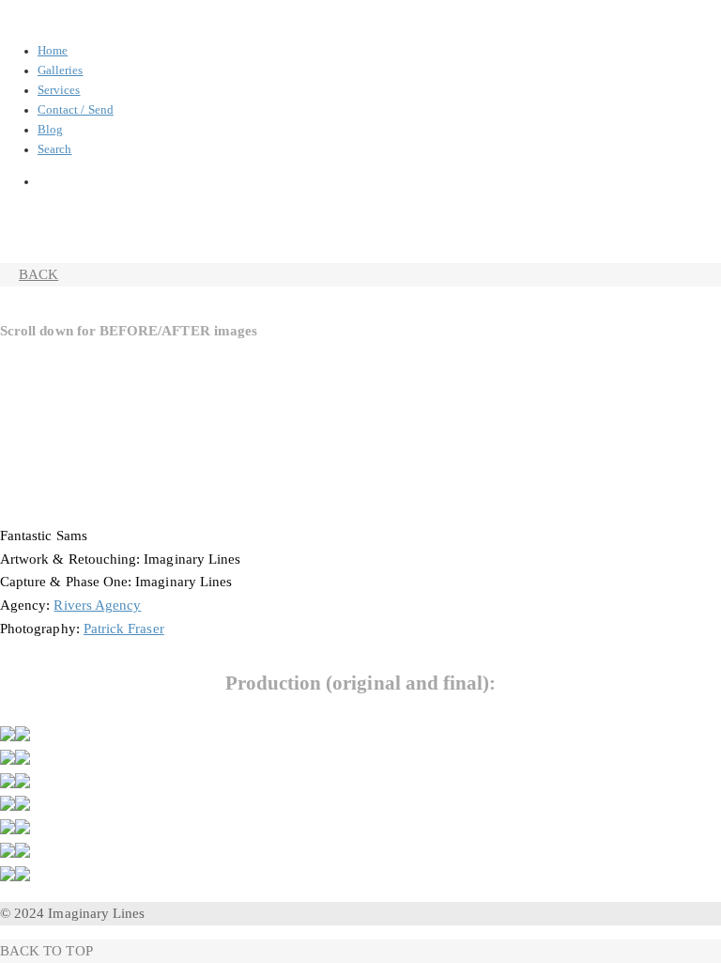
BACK (38, 274)
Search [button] (54, 149)
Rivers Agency (97, 605)
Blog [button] (50, 129)
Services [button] (59, 90)
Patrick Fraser (124, 628)
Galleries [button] (61, 70)
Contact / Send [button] (76, 109)
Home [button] (53, 50)
